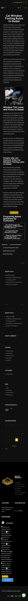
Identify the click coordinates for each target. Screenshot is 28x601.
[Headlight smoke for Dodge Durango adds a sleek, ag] (7, 556)
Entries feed (9, 390)
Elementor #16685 (10, 275)
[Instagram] (15, 511)
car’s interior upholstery (13, 43)
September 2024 (10, 355)
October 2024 (9, 353)
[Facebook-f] (16, 511)
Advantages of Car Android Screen (14, 282)
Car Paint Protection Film (20, 492)
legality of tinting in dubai (9, 250)
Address (4, 507)
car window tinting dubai (15, 244)
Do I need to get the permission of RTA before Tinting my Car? (13, 226)
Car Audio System (19, 494)
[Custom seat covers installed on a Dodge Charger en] (7, 568)
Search (23, 262)
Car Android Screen (19, 484)
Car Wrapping (18, 482)
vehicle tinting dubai (7, 254)
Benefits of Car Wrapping (11, 284)
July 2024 (8, 360)
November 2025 (9, 351)
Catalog (19, 7)
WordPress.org (9, 394)
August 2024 (9, 358)
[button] (14, 226)
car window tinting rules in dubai (10, 247)
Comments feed (9, 392)
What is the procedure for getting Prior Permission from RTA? (13, 236)
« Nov (6, 448)
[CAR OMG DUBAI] (3, 8)
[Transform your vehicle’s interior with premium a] (7, 532)
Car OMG (15, 138)
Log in (7, 388)
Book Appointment (18, 2)
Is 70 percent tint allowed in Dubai (11, 231)
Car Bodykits (17, 490)
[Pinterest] (21, 511)
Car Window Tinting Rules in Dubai (13, 277)
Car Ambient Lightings (20, 486)
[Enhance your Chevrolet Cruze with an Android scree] (7, 544)
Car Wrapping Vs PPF (11, 279)
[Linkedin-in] (18, 511)
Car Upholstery (18, 488)
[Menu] (25, 7)
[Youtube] (20, 511)
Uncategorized (9, 374)
